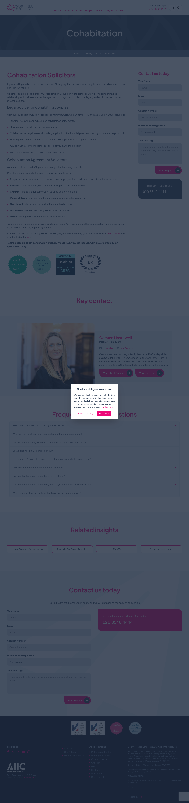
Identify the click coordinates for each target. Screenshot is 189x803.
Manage (90, 413)
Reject (81, 413)
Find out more (108, 407)
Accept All (104, 413)
